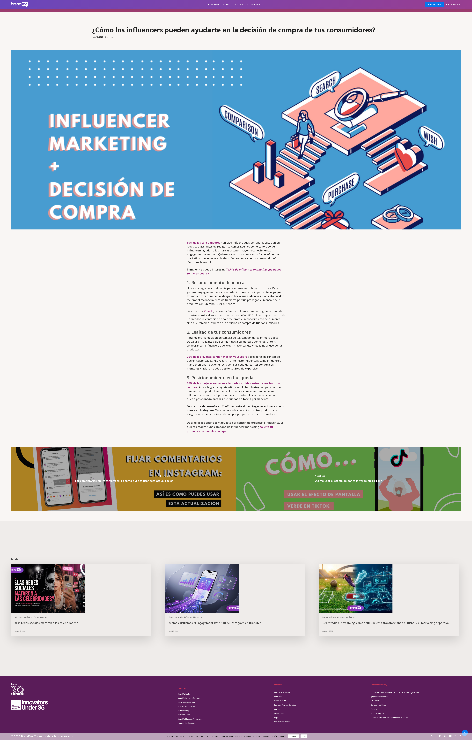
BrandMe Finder (183, 694)
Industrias (278, 696)
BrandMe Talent (183, 715)
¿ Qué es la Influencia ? (380, 696)
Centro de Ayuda (176, 617)
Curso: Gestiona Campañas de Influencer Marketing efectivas (395, 692)
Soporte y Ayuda (377, 713)
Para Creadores (40, 617)
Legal (276, 717)
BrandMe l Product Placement (189, 719)
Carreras (277, 709)
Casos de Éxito (280, 701)
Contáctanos (279, 713)
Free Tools (375, 701)
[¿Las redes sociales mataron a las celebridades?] (81, 600)
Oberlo (208, 311)
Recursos (374, 709)
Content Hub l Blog (378, 705)
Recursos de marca (282, 721)
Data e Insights (329, 617)
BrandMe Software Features (188, 698)
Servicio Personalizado (186, 702)
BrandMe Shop (183, 710)
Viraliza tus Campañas (186, 706)
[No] (469, 736)
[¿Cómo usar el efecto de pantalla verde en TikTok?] (348, 479)
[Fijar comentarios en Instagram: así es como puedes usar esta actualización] (123, 479)
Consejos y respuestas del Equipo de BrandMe (389, 717)
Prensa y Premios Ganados (285, 705)
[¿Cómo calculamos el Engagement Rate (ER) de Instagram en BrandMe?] (235, 600)
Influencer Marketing (24, 617)
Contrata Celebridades (186, 723)
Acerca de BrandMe (282, 692)
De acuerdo (293, 736)
